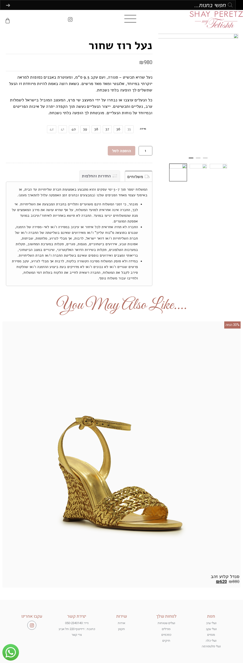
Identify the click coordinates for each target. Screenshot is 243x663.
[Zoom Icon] (198, 94)
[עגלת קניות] (7, 20)
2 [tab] (198, 160)
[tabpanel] (198, 94)
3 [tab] (191, 160)
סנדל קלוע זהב (225, 576)
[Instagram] (70, 19)
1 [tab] (205, 160)
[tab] (138, 176)
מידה (143, 128)
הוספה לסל (121, 151)
